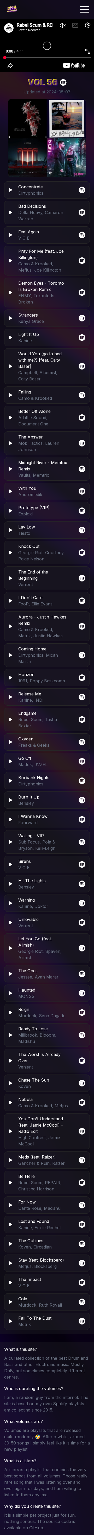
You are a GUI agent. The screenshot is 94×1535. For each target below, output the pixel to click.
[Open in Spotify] (82, 1321)
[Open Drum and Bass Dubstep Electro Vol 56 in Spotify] (63, 82)
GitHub (36, 1527)
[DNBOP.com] (12, 9)
